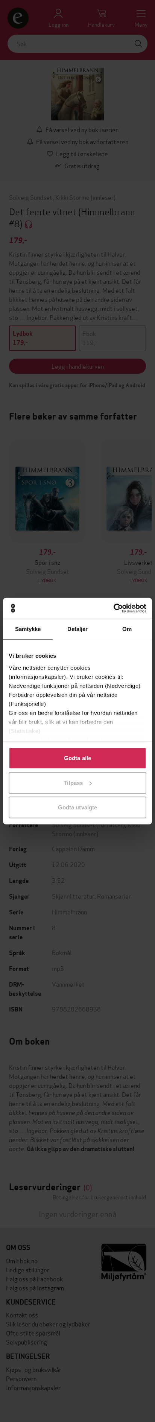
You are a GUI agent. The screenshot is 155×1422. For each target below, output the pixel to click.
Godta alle (77, 758)
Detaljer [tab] (77, 629)
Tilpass (73, 782)
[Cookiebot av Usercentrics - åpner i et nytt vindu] (113, 608)
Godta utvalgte (77, 807)
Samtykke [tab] (28, 629)
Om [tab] (127, 629)
